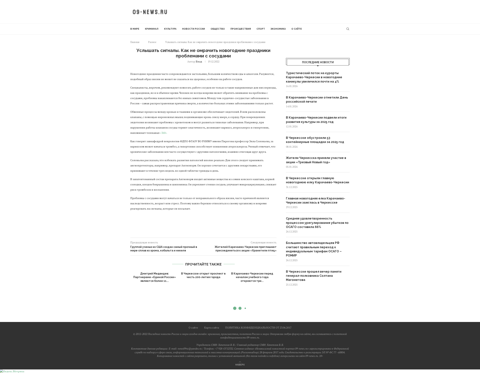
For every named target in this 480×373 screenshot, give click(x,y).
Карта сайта (211, 327)
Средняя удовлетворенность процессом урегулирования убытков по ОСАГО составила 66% (317, 223)
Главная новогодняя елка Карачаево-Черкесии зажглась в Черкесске (315, 200)
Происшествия (240, 29)
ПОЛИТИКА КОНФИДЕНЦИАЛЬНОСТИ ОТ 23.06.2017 (258, 327)
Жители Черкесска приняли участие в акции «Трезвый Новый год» (316, 160)
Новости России (193, 29)
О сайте (296, 29)
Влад (199, 61)
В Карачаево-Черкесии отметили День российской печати (317, 99)
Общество (218, 29)
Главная (134, 42)
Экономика (278, 29)
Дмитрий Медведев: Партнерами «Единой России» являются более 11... (154, 277)
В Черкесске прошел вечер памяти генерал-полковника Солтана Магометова (313, 276)
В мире (134, 29)
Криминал (151, 29)
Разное (152, 42)
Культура (170, 29)
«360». (163, 133)
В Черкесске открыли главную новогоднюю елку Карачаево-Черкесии (317, 180)
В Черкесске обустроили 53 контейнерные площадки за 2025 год (315, 140)
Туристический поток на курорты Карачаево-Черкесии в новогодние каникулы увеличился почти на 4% (314, 77)
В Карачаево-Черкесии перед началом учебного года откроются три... (252, 277)
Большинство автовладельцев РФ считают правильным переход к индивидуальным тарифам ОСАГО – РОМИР (314, 249)
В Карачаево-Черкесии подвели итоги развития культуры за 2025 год (316, 119)
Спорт (260, 29)
